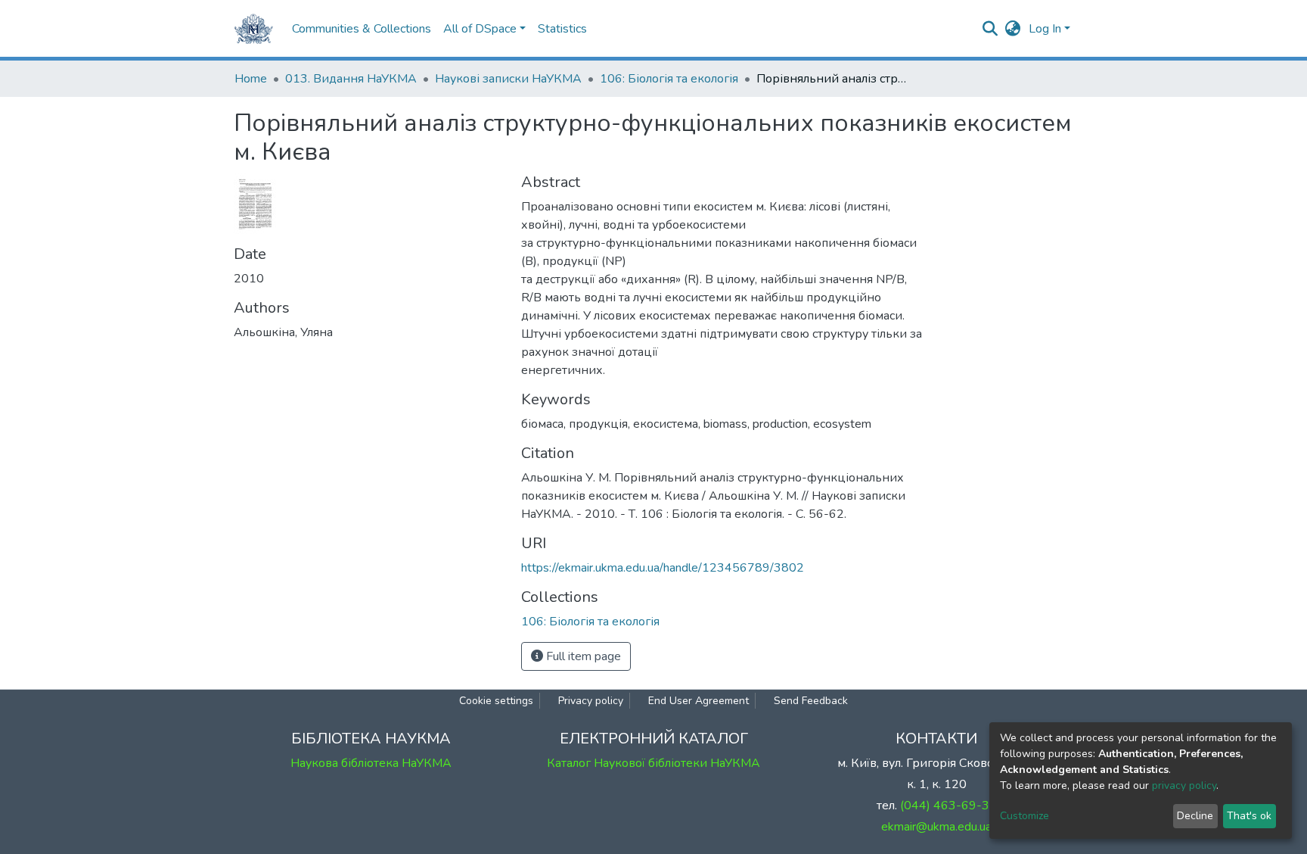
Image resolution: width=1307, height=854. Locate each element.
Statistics (562, 28)
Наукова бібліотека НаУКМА (371, 763)
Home (250, 78)
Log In (1045, 28)
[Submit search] (990, 29)
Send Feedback (811, 700)
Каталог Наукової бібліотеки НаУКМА (653, 763)
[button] (1013, 29)
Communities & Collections (361, 28)
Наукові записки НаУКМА (508, 78)
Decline (1195, 816)
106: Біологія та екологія (669, 78)
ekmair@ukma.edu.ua (936, 826)
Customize (1024, 816)
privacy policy (1184, 785)
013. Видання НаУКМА (351, 78)
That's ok (1249, 816)
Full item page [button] (582, 656)
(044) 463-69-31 (948, 805)
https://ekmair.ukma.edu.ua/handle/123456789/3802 (662, 567)
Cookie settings (496, 700)
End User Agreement (698, 700)
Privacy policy (590, 700)
